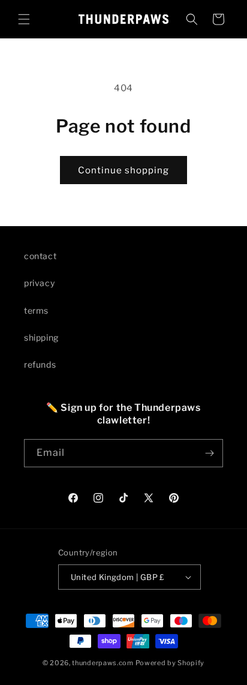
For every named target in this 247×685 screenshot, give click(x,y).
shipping (41, 337)
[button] (24, 19)
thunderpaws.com (103, 663)
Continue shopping (123, 170)
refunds (40, 364)
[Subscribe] (209, 453)
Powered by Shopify (170, 663)
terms (36, 310)
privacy (39, 283)
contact (40, 256)
